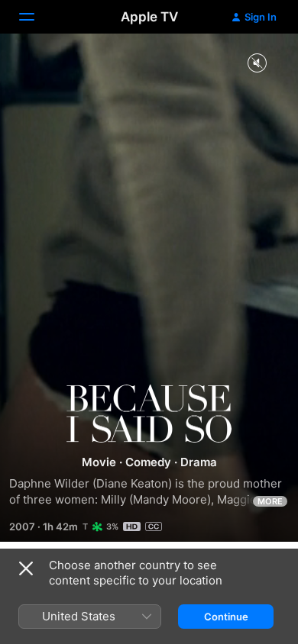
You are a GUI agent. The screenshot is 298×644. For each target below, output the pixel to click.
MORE (270, 501)
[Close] (26, 568)
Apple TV (149, 16)
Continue (226, 616)
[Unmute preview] (256, 64)
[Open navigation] (36, 17)
